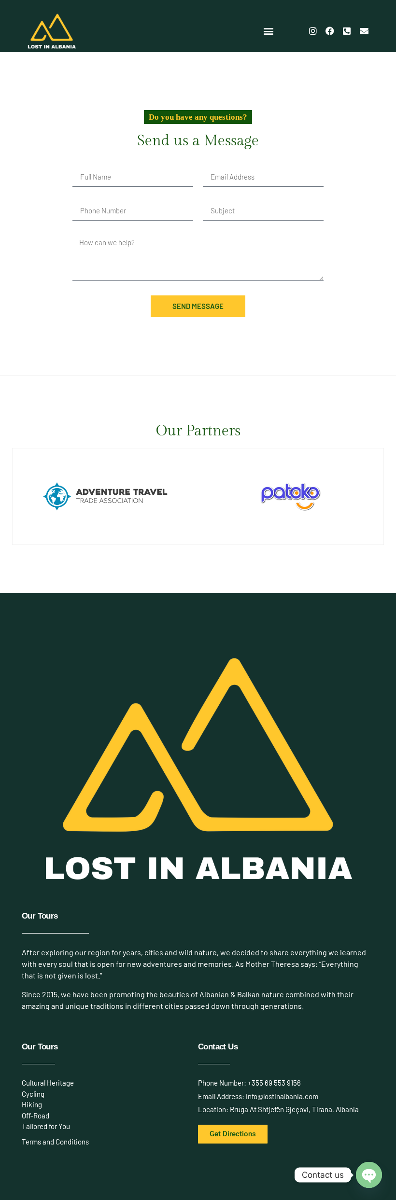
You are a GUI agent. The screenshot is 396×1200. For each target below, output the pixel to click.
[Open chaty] (369, 1175)
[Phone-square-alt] (346, 31)
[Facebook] (330, 31)
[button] (269, 31)
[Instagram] (312, 31)
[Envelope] (364, 31)
